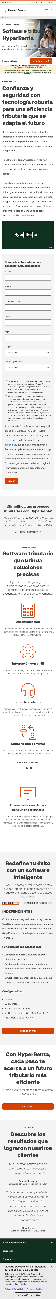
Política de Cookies (34, 1289)
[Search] (52, 9)
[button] (28, 1243)
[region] (28, 1281)
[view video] (28, 235)
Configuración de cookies (28, 1295)
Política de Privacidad (14, 1289)
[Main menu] (46, 10)
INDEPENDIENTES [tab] (10, 903)
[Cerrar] (52, 1267)
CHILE (5, 17)
